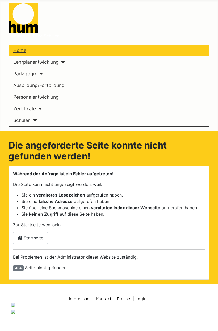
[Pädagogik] (40, 73)
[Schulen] (34, 120)
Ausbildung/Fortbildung (39, 85)
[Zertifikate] (39, 108)
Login (140, 298)
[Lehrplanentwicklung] (62, 62)
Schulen (22, 120)
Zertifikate (24, 108)
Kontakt (103, 298)
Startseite (32, 238)
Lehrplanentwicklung (36, 62)
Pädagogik (25, 73)
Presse (123, 298)
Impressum (80, 298)
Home (19, 50)
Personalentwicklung (36, 97)
